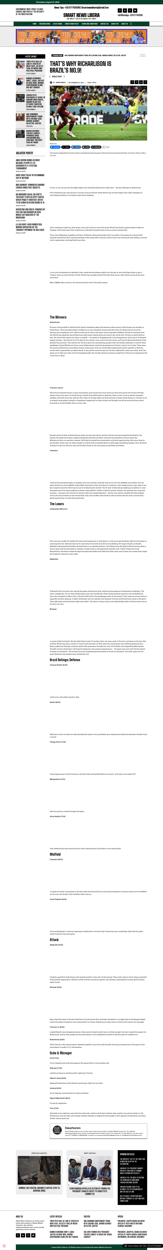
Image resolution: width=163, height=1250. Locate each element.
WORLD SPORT (21, 171)
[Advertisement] (98, 172)
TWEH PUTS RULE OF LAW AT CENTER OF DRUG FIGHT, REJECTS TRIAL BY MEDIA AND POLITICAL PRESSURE (34, 66)
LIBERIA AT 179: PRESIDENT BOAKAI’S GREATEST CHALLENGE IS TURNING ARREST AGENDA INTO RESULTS (131, 1170)
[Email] (141, 82)
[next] (144, 55)
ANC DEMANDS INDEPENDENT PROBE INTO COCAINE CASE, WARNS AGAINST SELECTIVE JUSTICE (34, 119)
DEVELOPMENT (31, 109)
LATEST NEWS (31, 73)
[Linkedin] (125, 10)
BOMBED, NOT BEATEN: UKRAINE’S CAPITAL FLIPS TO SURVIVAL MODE (39, 1189)
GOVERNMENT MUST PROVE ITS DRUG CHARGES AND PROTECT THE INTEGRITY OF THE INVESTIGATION (30, 11)
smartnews (60, 82)
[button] (131, 23)
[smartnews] (51, 82)
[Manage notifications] (4, 1245)
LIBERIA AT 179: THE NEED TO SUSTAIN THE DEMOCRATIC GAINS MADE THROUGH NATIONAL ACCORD (132, 1180)
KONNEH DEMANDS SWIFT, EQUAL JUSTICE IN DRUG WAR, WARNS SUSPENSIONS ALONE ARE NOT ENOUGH (35, 83)
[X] (130, 10)
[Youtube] (135, 10)
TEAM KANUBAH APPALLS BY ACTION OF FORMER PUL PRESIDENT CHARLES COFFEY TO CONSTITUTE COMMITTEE (89, 1191)
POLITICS (29, 126)
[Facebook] (120, 10)
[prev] (141, 55)
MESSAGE (121, 1229)
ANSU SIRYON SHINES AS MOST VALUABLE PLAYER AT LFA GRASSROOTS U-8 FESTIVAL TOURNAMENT (28, 164)
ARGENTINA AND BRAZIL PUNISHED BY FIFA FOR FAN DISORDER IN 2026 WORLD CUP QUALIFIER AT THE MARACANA (30, 213)
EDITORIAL (19, 17)
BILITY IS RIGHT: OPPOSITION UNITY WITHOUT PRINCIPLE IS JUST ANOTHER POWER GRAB (132, 1198)
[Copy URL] (145, 82)
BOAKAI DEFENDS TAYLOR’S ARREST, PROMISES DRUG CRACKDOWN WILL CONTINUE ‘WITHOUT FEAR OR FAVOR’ (34, 137)
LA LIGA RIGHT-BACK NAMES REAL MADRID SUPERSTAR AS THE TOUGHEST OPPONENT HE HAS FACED (30, 227)
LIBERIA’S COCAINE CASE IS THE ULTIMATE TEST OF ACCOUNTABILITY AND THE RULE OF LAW (131, 1189)
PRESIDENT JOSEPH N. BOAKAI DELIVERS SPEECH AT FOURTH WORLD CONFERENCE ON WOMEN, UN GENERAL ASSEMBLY (132, 1234)
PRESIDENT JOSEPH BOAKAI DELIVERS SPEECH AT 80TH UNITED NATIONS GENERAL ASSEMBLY (131, 1223)
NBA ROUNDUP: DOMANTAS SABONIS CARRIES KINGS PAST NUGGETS (30, 186)
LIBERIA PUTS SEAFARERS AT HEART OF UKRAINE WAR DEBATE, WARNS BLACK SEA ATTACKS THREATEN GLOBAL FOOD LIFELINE (35, 101)
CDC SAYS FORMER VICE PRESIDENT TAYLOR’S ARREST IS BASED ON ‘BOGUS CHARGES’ (98, 1234)
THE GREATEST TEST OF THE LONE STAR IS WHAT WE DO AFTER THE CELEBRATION (132, 1161)
